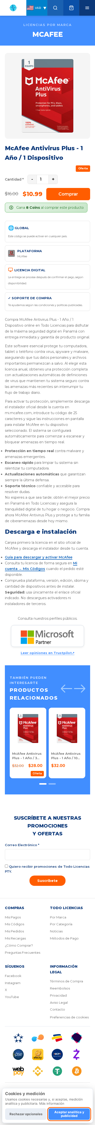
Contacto (57, 1009)
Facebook (13, 976)
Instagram (12, 983)
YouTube (12, 997)
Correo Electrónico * (22, 845)
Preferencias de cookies (69, 1017)
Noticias (56, 931)
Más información (51, 1103)
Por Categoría (61, 924)
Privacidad (58, 995)
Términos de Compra (66, 981)
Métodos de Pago (64, 938)
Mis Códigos (14, 924)
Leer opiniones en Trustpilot (48, 653)
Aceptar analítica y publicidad (69, 1114)
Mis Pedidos (14, 931)
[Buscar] (55, 8)
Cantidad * (14, 179)
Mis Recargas (15, 938)
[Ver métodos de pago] (47, 1054)
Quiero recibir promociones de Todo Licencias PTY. (47, 869)
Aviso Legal (59, 1002)
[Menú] (87, 8)
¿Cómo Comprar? (19, 945)
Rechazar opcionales (26, 1114)
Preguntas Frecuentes (22, 952)
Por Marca (58, 917)
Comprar (68, 194)
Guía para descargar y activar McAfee (38, 557)
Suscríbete (47, 880)
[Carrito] (71, 8)
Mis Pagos (13, 917)
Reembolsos (60, 988)
